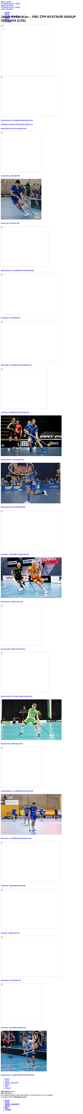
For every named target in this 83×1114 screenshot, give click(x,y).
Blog (6, 1086)
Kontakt (7, 1088)
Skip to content (6, 2)
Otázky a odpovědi (11, 1082)
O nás (7, 14)
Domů (7, 12)
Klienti (7, 1084)
